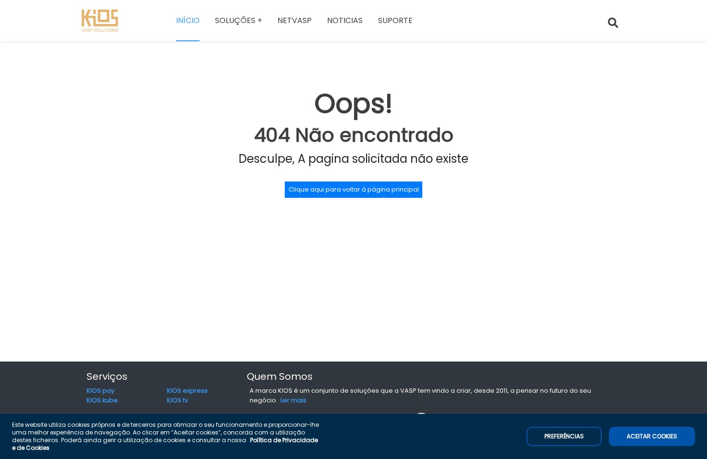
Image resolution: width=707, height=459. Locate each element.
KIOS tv (177, 400)
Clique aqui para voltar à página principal (354, 189)
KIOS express (187, 391)
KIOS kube (102, 400)
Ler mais (293, 400)
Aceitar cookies (652, 436)
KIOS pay (100, 391)
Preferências (564, 436)
